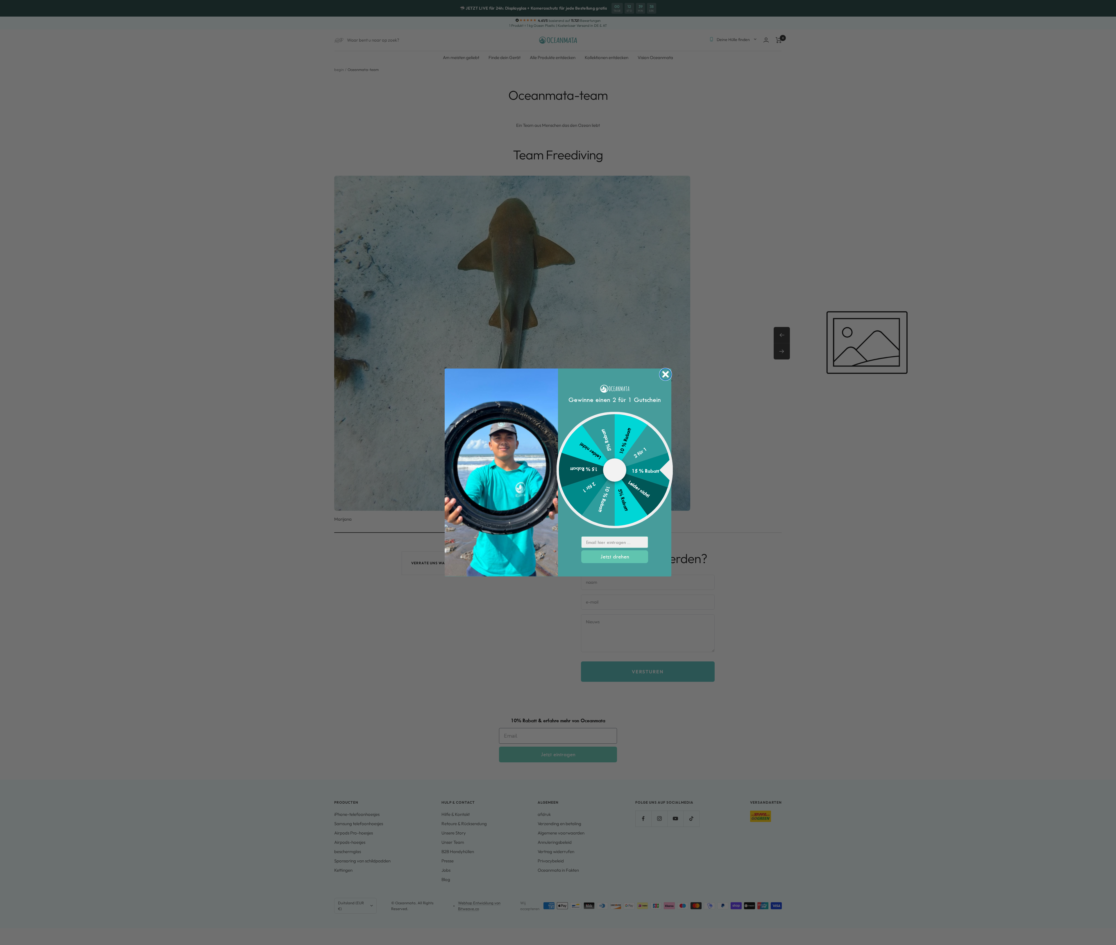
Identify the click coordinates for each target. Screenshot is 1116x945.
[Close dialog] (665, 374)
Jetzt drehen (614, 556)
